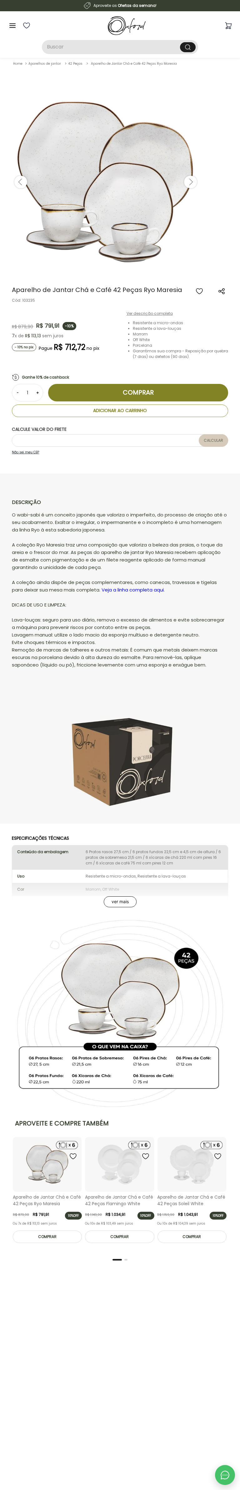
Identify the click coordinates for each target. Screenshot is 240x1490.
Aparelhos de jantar (44, 63)
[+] (37, 393)
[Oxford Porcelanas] (127, 25)
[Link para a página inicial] (18, 64)
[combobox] (120, 47)
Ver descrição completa (150, 313)
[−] (17, 393)
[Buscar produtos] (188, 47)
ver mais (120, 901)
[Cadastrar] (218, 1407)
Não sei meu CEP (25, 452)
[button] (222, 291)
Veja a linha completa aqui (133, 589)
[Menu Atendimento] (225, 1475)
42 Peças (75, 63)
